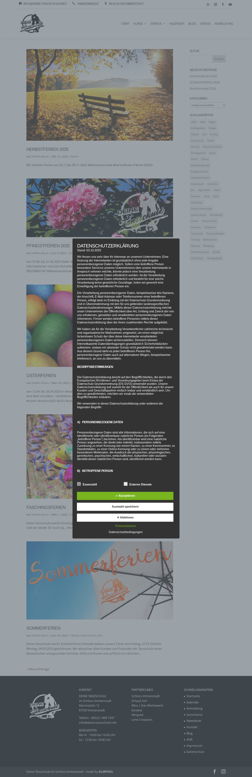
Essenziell (90, 484)
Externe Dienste (140, 484)
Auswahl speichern (125, 506)
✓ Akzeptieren (125, 495)
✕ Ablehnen (125, 517)
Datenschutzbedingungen (126, 532)
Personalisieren (125, 526)
